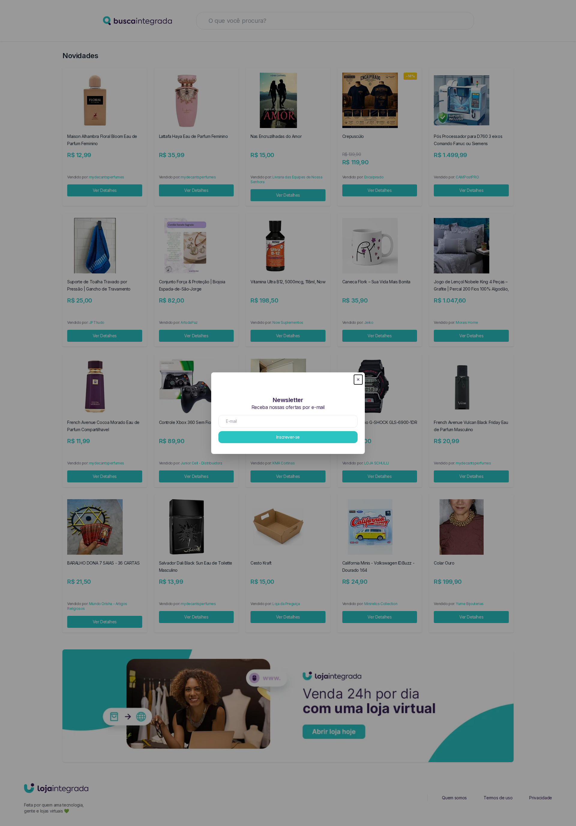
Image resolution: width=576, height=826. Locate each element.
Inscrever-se (288, 437)
